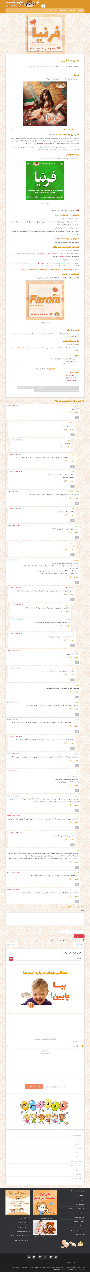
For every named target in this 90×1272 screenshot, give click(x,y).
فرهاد (63, 263)
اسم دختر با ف (63, 256)
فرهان (59, 263)
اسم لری (78, 1148)
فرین (63, 254)
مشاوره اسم (62, 10)
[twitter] (34, 1257)
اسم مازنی (78, 1153)
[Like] (77, 413)
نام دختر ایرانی (30, 66)
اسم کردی (78, 1144)
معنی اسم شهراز (70, 380)
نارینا (73, 1042)
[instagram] (51, 10)
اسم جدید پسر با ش (79, 1217)
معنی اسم (37, 66)
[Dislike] (70, 413)
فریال (41, 254)
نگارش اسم (66, 334)
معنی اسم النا (22, 1223)
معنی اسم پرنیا (70, 375)
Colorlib (70, 1269)
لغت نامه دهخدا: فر (69, 364)
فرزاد (42, 263)
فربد (50, 263)
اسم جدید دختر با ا (79, 1196)
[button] (7, 1046)
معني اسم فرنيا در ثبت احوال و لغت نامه (27, 387)
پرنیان (48, 147)
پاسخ (77, 417)
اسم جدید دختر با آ (79, 1204)
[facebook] (45, 1257)
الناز (45, 143)
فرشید (55, 263)
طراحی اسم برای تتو (75, 1178)
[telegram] (51, 1257)
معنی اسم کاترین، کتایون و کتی (76, 1208)
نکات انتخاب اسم (76, 1135)
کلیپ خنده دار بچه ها (39, 1236)
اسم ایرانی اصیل (51, 66)
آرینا (49, 254)
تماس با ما (60, 1263)
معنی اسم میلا (81, 1200)
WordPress (57, 1269)
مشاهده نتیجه (45, 1053)
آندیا (56, 254)
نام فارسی (61, 66)
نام (84, 928)
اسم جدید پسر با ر (79, 1226)
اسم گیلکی (78, 1157)
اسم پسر (80, 10)
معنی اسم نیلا (21, 1231)
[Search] (11, 959)
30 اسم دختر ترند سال (78, 1230)
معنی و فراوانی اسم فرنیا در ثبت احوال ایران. (46, 390)
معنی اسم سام (19, 1227)
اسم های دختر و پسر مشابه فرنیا (47, 387)
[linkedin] (29, 1257)
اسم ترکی (78, 1140)
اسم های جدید (77, 1170)
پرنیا (43, 147)
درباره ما (76, 1263)
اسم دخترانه (37, 141)
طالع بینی (78, 1174)
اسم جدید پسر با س (79, 1221)
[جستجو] (56, 10)
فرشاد (68, 263)
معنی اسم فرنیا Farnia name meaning (68, 390)
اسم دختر (72, 10)
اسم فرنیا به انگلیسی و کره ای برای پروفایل (67, 387)
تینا (74, 1046)
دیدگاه (82, 910)
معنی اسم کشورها (76, 1165)
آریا (38, 263)
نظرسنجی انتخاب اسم (17, 1235)
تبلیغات (69, 1263)
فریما (53, 254)
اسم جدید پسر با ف (79, 1213)
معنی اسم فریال (70, 378)
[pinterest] (40, 1257)
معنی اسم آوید (80, 1234)
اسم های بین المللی (75, 1161)
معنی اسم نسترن (20, 1240)
